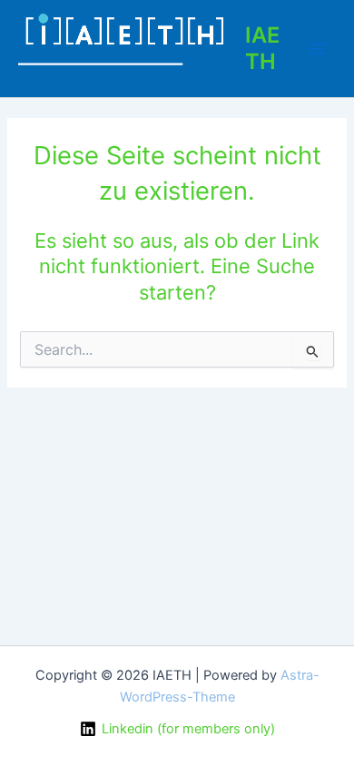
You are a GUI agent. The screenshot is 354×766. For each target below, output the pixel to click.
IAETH (262, 48)
